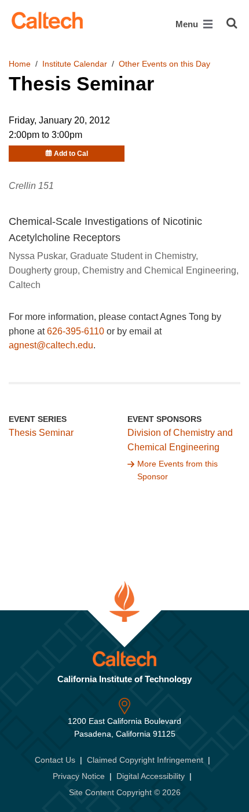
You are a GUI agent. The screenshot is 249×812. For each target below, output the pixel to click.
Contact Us (55, 759)
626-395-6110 (75, 331)
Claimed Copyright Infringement (145, 759)
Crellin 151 (31, 186)
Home (20, 63)
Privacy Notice (79, 776)
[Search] (231, 23)
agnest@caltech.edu (51, 345)
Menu (187, 24)
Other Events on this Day (164, 63)
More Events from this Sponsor (177, 470)
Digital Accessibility (150, 776)
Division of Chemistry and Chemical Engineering (180, 440)
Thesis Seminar (41, 433)
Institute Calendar (74, 63)
